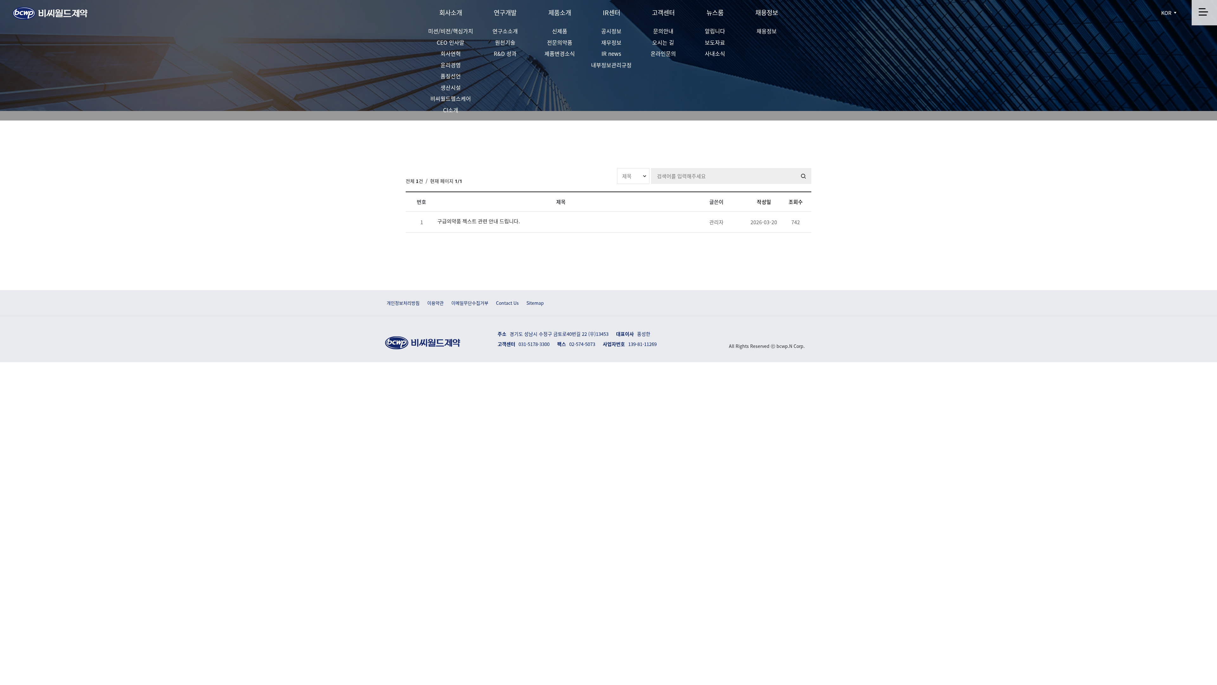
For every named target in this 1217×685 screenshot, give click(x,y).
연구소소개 (505, 31)
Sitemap (535, 303)
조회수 (796, 202)
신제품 (559, 31)
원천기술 (505, 42)
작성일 (764, 202)
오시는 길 (663, 42)
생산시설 (451, 87)
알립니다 (715, 31)
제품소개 (559, 12)
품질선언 (451, 76)
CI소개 (450, 110)
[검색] (803, 176)
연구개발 (505, 12)
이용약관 (435, 303)
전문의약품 (559, 42)
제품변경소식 (559, 53)
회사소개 (450, 12)
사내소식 (715, 53)
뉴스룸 (715, 12)
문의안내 (663, 31)
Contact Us (507, 303)
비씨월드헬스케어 (450, 98)
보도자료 (715, 42)
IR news (611, 53)
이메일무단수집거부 (469, 303)
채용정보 (766, 12)
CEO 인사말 (450, 42)
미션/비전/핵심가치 (450, 31)
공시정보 (611, 31)
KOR (1167, 12)
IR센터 (611, 12)
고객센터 (663, 12)
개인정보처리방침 (403, 303)
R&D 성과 (505, 53)
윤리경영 (451, 65)
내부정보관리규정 (611, 65)
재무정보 (611, 42)
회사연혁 (451, 53)
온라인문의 (663, 53)
